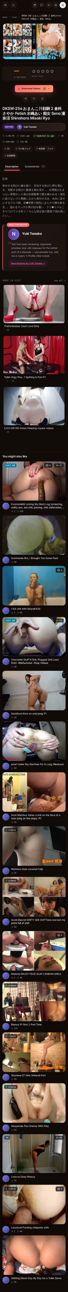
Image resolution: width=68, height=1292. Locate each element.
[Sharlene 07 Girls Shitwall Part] (33, 1039)
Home (4, 17)
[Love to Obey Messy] (33, 1139)
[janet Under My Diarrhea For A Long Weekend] (33, 735)
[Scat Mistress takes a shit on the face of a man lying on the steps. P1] (33, 786)
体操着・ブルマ (46, 147)
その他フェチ (24, 147)
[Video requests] (35, 5)
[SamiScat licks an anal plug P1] (33, 685)
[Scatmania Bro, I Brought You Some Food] (33, 533)
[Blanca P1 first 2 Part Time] (33, 990)
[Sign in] (63, 5)
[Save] (41, 97)
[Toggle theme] (49, 5)
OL (8, 147)
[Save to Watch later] (59, 461)
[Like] (33, 97)
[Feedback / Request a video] (42, 5)
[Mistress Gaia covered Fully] (33, 838)
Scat (14, 17)
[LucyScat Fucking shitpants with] (33, 1188)
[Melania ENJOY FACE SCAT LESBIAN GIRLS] (33, 940)
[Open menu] (5, 5)
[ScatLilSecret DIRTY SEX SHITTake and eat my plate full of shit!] (33, 889)
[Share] (24, 97)
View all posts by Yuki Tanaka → (28, 262)
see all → (57, 279)
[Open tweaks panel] (56, 5)
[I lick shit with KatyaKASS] (33, 583)
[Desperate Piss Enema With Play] (33, 1089)
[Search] (13, 5)
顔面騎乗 (11, 154)
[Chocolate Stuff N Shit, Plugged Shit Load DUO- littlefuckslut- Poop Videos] (33, 634)
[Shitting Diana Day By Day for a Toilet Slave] (33, 1238)
